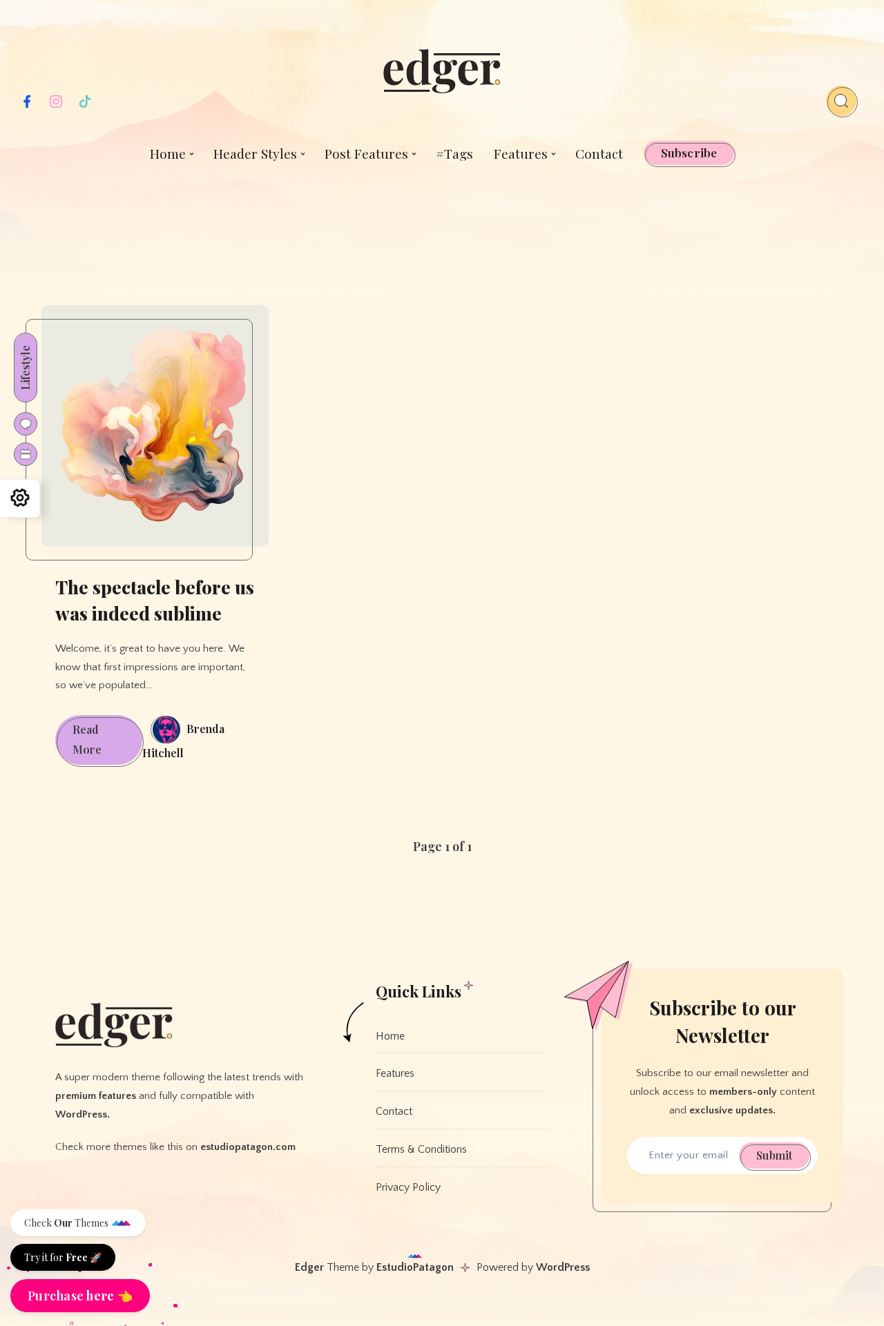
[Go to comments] (25, 424)
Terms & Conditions (421, 1149)
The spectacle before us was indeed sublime (154, 600)
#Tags (454, 153)
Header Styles (255, 153)
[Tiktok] (85, 105)
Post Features (366, 153)
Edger (309, 1267)
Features (521, 153)
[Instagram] (56, 105)
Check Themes (67, 1222)
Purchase (80, 1295)
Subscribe (689, 152)
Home (168, 153)
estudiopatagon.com (248, 1147)
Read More (107, 743)
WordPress (563, 1267)
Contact (599, 153)
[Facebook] (27, 105)
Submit (774, 1155)
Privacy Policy (408, 1187)
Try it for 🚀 (63, 1257)
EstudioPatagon (415, 1267)
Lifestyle (25, 367)
